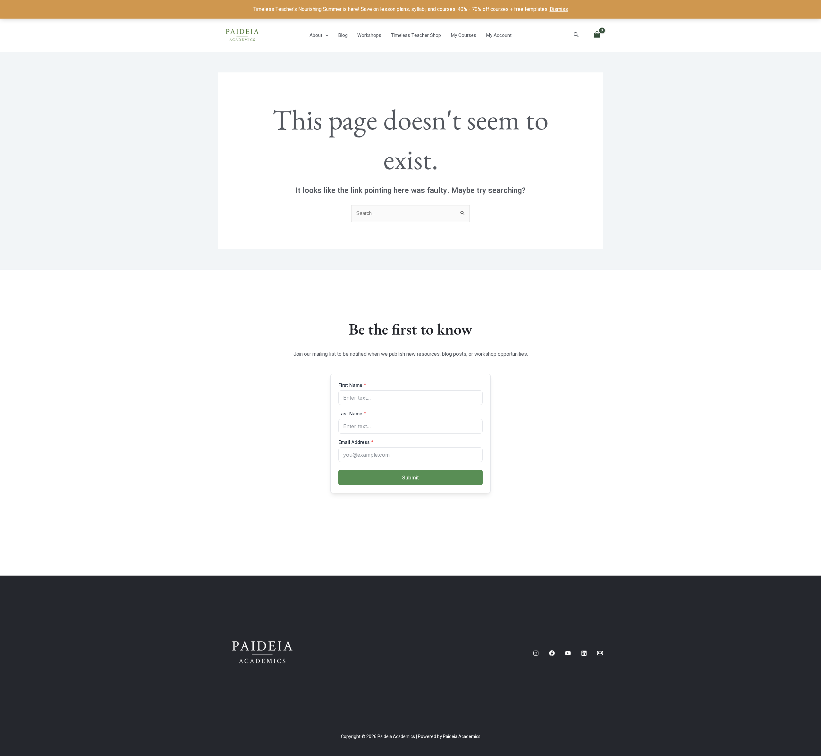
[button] (325, 35)
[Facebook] (552, 653)
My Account (499, 35)
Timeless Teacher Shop (416, 35)
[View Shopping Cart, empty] (597, 35)
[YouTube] (568, 653)
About (315, 35)
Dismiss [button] (559, 9)
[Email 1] (600, 653)
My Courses (463, 35)
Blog (343, 35)
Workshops (369, 35)
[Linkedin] (584, 653)
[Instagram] (536, 653)
